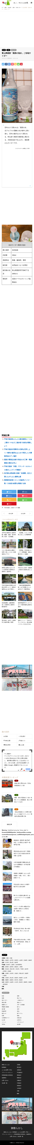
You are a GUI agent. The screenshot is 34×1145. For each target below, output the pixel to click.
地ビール (19, 998)
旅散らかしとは (5, 1064)
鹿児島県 (5, 984)
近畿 (3, 973)
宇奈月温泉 (7, 507)
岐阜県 (11, 966)
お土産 (3, 1020)
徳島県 (11, 980)
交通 (3, 1015)
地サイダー (13, 50)
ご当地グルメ (20, 1000)
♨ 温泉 (6, 736)
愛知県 (16, 966)
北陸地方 (19, 1070)
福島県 (30, 960)
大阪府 (16, 973)
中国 (3, 977)
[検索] (27, 2)
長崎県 (25, 982)
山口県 (25, 977)
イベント (4, 1022)
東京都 (7, 969)
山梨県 (12, 964)
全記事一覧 (4, 1083)
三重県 (20, 966)
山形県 (20, 960)
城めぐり (19, 1002)
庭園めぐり (4, 1004)
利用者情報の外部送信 (7, 1075)
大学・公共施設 (21, 1004)
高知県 (20, 980)
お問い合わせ (5, 1080)
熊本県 (20, 982)
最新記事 (9, 824)
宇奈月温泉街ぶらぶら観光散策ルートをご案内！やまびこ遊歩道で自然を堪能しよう (18, 442)
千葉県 (22, 969)
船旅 (18, 1015)
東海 (3, 966)
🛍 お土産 (21, 745)
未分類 (18, 1024)
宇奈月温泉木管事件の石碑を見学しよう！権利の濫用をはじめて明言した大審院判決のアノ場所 (18, 452)
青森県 (7, 960)
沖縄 (3, 986)
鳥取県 (16, 977)
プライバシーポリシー (7, 1072)
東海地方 (19, 1075)
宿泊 (18, 1011)
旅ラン (18, 1006)
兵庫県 (4, 975)
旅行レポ (4, 1013)
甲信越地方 (19, 1072)
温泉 (18, 996)
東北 (3, 960)
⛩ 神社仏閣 (7, 740)
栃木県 (26, 969)
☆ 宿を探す (22, 736)
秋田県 (16, 960)
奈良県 (11, 973)
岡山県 (11, 977)
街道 (3, 996)
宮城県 (25, 960)
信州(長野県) (19, 964)
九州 (3, 982)
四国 (3, 980)
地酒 (3, 998)
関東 (3, 969)
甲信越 (3, 964)
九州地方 (19, 1088)
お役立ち (19, 1020)
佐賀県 (11, 982)
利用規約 (4, 1067)
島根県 (20, 977)
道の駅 (3, 1009)
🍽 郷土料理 (7, 745)
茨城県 (9, 971)
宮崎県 (30, 982)
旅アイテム (19, 1013)
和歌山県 (21, 973)
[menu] (31, 2)
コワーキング (20, 1022)
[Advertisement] (17, 29)
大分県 (16, 982)
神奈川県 (12, 969)
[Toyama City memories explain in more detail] (9, 513)
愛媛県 (7, 980)
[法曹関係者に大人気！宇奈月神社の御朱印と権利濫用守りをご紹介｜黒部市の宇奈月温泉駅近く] (24, 513)
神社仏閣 (4, 1002)
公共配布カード (5, 1017)
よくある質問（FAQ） (7, 1070)
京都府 (7, 973)
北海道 (3, 958)
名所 (18, 1009)
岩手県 (11, 960)
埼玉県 (17, 969)
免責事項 (4, 1077)
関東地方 (19, 1077)
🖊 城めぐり (22, 740)
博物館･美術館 (5, 1006)
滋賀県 (26, 973)
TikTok (3, 1024)
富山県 (4, 50)
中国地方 (19, 1083)
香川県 (16, 980)
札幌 (11, 958)
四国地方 (19, 1085)
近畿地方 (19, 1080)
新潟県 (8, 964)
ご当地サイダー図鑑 (15, 507)
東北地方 (19, 1067)
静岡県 (7, 966)
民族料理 (4, 1011)
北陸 (8, 50)
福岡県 (7, 982)
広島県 (7, 977)
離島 (3, 988)
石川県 (7, 962)
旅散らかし (17, 1128)
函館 (7, 958)
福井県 (16, 962)
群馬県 (4, 971)
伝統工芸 (19, 1017)
